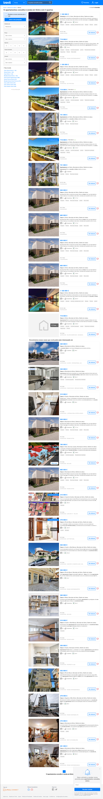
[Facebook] (53, 790)
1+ (11, 45)
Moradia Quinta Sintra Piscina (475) (12, 81)
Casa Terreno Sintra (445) (10, 84)
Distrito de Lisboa (11, 7)
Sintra (19, 7)
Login (96, 3)
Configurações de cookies (62, 796)
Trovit (4, 7)
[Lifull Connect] (10, 790)
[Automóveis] (32, 790)
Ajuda (19, 796)
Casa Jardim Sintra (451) (10, 83)
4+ (23, 45)
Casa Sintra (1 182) (8, 74)
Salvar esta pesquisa (15, 19)
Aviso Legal (45, 796)
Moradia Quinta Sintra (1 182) (11, 75)
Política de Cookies (37, 796)
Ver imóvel (92, 32)
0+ (6, 45)
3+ (19, 45)
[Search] (50, 2)
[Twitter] (56, 790)
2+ (15, 45)
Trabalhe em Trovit (13, 796)
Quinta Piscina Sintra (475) (10, 79)
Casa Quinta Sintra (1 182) (10, 70)
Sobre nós (5, 796)
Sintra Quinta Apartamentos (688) (12, 77)
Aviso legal (76, 794)
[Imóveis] (29, 790)
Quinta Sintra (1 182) (9, 72)
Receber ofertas (87, 789)
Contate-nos (52, 796)
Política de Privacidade (88, 794)
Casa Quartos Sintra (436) (10, 86)
